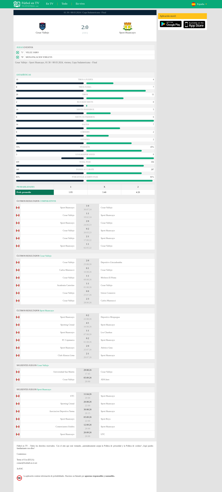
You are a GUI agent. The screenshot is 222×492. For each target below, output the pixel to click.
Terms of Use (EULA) (25, 460)
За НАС (20, 469)
